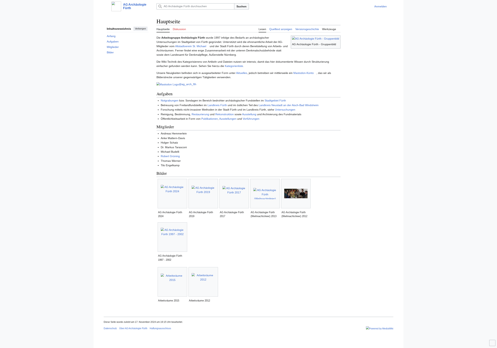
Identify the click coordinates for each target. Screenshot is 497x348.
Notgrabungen (169, 100)
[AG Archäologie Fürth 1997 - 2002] (172, 237)
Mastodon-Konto (303, 72)
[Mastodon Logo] (167, 84)
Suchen (241, 6)
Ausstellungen (227, 118)
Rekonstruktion (224, 114)
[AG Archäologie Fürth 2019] (203, 194)
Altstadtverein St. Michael (190, 46)
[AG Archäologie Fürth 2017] (234, 193)
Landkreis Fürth (217, 105)
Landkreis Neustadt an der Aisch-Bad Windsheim (289, 105)
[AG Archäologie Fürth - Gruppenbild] (315, 38)
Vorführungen (251, 118)
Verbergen (140, 28)
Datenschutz (110, 328)
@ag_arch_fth (187, 84)
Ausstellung (249, 114)
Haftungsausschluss (160, 328)
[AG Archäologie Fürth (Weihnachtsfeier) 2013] (265, 193)
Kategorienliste (234, 66)
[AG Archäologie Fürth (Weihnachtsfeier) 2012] (296, 193)
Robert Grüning (170, 156)
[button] (106, 6)
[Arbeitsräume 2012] (203, 282)
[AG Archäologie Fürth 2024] (172, 193)
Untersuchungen (285, 109)
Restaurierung (200, 114)
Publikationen (209, 118)
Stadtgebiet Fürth (275, 100)
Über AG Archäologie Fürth (133, 328)
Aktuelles (241, 72)
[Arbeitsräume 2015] (172, 282)
